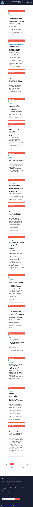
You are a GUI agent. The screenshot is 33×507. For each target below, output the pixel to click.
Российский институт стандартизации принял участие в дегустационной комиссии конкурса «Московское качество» (16, 314)
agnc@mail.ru (9, 483)
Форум (10, 157)
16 (11, 467)
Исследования (12, 76)
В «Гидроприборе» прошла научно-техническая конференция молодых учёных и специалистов (16, 188)
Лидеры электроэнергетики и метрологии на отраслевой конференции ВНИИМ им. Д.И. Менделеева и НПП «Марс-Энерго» (16, 398)
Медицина (11, 128)
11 (6, 464)
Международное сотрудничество (16, 44)
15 (27, 464)
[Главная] (3, 3)
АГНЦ (10, 337)
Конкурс (11, 309)
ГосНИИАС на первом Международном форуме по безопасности (16, 160)
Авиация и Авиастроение (14, 209)
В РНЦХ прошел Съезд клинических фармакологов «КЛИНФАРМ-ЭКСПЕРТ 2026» (15, 132)
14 (22, 464)
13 (17, 464)
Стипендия (11, 362)
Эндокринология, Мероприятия (16, 15)
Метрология (11, 391)
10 (27, 461)
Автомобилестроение (14, 429)
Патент (10, 103)
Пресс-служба (5, 493)
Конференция (12, 183)
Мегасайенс (11, 240)
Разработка (11, 279)
